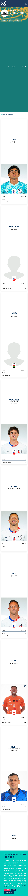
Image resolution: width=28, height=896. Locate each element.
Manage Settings (9, 892)
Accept (7, 889)
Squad (4, 20)
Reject (13, 889)
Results (17, 20)
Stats (10, 20)
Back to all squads (8, 115)
